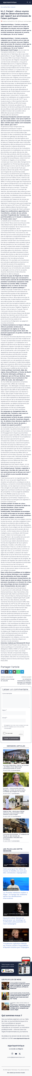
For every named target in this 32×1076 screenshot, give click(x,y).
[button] (27, 2)
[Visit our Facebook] (12, 1053)
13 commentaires (16, 816)
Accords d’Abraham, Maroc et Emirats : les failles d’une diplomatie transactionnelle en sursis (16, 767)
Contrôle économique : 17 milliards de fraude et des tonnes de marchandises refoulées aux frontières (16, 837)
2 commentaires (15, 770)
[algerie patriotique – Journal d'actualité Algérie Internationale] (10, 2)
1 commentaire (15, 793)
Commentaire (7, 693)
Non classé (11, 7)
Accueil (3, 7)
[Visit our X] (19, 1053)
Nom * (4, 710)
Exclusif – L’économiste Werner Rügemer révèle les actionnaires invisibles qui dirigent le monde (14, 790)
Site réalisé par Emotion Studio (16, 1072)
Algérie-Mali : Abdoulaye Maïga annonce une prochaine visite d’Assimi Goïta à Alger (13, 813)
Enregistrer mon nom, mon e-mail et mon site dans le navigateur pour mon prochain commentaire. (16, 727)
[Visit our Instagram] (16, 1053)
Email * (4, 718)
